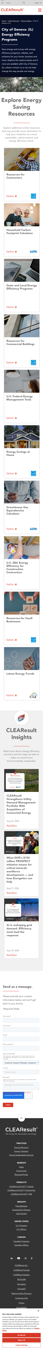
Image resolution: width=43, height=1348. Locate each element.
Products (21, 1182)
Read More (12, 826)
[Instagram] (25, 1258)
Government (21, 1171)
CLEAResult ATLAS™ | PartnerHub (21, 1190)
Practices (21, 1143)
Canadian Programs (21, 1241)
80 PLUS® (21, 1280)
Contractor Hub (21, 1298)
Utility (21, 1167)
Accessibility (21, 1308)
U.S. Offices (21, 1229)
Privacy (21, 1303)
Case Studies (21, 1214)
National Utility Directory (21, 1294)
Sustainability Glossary (21, 1210)
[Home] (12, 10)
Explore (10, 196)
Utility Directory (13, 21)
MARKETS (21, 1163)
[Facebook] (32, 1258)
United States (21, 1221)
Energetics (21, 1284)
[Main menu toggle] (39, 10)
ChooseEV (21, 1289)
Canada (8, 3)
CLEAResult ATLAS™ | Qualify (21, 1187)
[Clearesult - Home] (21, 1131)
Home (4, 21)
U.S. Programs (21, 1226)
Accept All (21, 1335)
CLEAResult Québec (21, 1275)
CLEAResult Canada (22, 1270)
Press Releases (21, 1206)
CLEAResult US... (21, 1266)
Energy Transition (21, 1151)
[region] (21, 1328)
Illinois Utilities (26, 21)
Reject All (21, 1340)
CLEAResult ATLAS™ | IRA (21, 1194)
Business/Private (21, 1175)
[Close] (38, 1310)
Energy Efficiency (21, 1148)
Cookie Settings (21, 1345)
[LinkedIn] (11, 1258)
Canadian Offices (21, 1245)
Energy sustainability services (21, 1155)
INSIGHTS (21, 1202)
